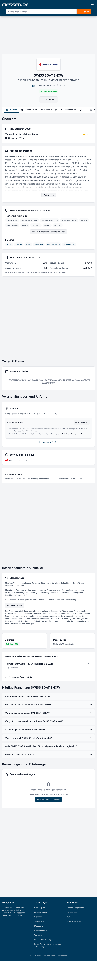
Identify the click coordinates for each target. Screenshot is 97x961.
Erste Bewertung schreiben (48, 799)
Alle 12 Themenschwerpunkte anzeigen (48, 232)
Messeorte (38, 926)
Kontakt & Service (14, 605)
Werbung (38, 935)
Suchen (85, 11)
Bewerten (50, 99)
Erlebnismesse (53, 244)
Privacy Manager (74, 921)
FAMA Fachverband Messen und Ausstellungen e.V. (48, 945)
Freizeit (19, 244)
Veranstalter (39, 921)
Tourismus (38, 244)
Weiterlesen (49, 195)
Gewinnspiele (39, 908)
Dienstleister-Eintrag (42, 939)
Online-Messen (40, 912)
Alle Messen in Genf (47, 442)
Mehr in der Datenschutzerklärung (74, 434)
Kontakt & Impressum (75, 908)
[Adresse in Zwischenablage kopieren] (56, 414)
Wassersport (69, 244)
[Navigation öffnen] (92, 4)
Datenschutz (72, 912)
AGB (68, 917)
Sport (28, 244)
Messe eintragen (41, 930)
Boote (9, 244)
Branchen (38, 917)
